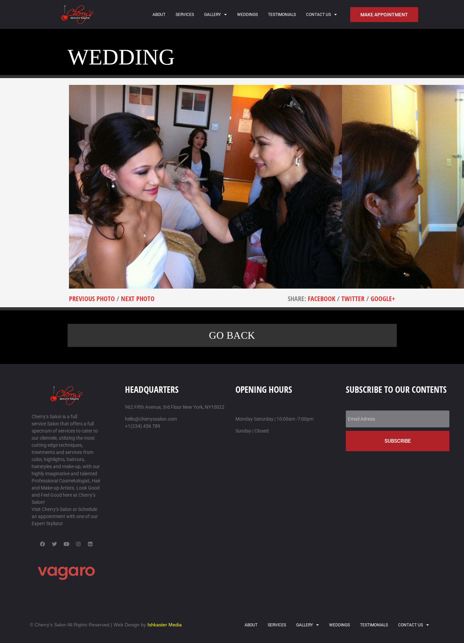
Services (185, 14)
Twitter (352, 298)
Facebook (321, 298)
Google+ (383, 298)
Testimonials (282, 14)
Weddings (247, 14)
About (159, 14)
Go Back (232, 335)
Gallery (212, 14)
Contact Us (318, 14)
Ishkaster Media (164, 624)
